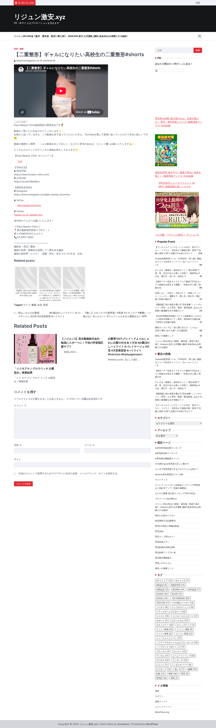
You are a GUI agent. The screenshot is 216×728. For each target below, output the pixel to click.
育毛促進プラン (162, 542)
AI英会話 (162, 589)
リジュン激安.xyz (39, 17)
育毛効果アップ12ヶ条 (165, 552)
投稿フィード (161, 701)
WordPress (152, 724)
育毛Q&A (159, 531)
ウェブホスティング (183, 607)
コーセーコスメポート (185, 616)
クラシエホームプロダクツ (171, 611)
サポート (162, 620)
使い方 (179, 669)
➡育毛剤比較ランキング (166, 453)
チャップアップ (186, 625)
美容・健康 (19, 49)
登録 (157, 691)
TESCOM (162, 602)
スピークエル (179, 620)
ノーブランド (164, 647)
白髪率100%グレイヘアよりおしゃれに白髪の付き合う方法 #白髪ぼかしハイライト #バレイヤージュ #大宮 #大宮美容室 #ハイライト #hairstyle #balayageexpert (129, 346)
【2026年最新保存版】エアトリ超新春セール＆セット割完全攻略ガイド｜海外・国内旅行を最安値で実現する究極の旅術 (178, 319)
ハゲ (180, 647)
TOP (19, 161)
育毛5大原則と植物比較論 (167, 526)
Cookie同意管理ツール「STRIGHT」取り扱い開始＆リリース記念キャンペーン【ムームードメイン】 (178, 261)
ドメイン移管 (164, 633)
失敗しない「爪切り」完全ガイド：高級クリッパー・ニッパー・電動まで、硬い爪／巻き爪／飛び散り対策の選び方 (177, 296)
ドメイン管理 (184, 633)
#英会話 (161, 585)
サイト (17, 459)
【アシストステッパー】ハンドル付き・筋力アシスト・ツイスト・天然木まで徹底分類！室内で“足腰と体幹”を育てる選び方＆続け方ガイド (178, 250)
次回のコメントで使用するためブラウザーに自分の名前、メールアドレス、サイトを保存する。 (69, 473)
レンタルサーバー (181, 664)
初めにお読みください (165, 515)
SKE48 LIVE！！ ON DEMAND (173, 598)
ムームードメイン (183, 655)
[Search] (199, 36)
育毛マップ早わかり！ (165, 536)
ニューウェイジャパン (168, 638)
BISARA (178, 589)
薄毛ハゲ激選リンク (164, 336)
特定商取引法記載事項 (165, 520)
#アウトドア (164, 580)
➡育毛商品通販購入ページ (167, 458)
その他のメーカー (183, 602)
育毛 (185, 673)
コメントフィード (163, 706)
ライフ (26, 304)
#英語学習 (178, 585)
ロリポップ (163, 669)
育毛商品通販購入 (163, 557)
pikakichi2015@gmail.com (27, 61)
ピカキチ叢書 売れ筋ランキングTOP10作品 (175, 493)
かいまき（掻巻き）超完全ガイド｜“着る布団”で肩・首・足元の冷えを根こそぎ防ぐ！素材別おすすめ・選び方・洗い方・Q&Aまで (177, 273)
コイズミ (162, 616)
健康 (33, 304)
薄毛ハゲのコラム (163, 563)
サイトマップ (161, 479)
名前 (18, 445)
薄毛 (174, 678)
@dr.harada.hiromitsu (29, 205)
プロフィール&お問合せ (166, 498)
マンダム (162, 655)
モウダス (162, 660)
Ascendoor (124, 724)
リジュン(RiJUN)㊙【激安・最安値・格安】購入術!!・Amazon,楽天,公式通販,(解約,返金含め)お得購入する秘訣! (70, 36)
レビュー (162, 664)
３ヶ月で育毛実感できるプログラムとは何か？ (176, 469)
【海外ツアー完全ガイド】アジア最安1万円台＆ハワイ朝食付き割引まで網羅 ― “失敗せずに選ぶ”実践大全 (178, 284)
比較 (160, 673)
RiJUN (177, 594)
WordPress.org (162, 712)
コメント (20, 405)
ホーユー (180, 651)
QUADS (162, 594)
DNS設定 (194, 589)
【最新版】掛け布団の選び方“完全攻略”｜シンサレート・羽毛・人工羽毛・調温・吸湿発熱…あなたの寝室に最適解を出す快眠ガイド (178, 307)
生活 (39, 304)
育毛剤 (161, 678)
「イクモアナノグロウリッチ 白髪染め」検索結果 (34, 370)
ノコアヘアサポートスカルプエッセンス (177, 642)
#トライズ (182, 580)
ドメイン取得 (164, 629)
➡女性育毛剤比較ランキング (168, 448)
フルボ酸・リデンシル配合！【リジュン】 (177, 234)
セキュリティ (164, 625)
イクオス (162, 607)
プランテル (163, 651)
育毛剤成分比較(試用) (165, 547)
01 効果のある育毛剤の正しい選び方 (172, 463)
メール (89, 445)
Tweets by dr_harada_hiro (28, 214)
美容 (45, 304)
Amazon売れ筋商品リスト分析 (169, 474)
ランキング (180, 660)
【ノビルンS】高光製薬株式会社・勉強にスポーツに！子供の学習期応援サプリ (82, 342)
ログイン (159, 696)
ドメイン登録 (184, 629)
